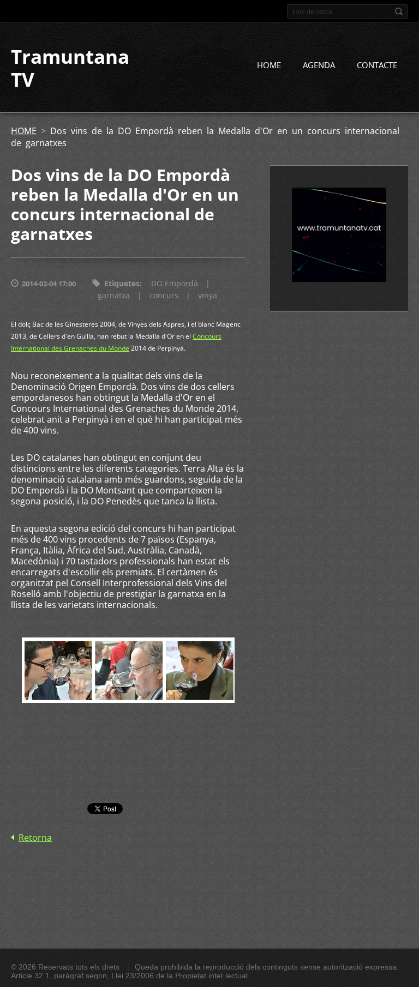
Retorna (35, 838)
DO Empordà (174, 283)
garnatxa (114, 295)
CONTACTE (377, 64)
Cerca (399, 11)
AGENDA (319, 64)
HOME (269, 64)
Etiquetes (122, 283)
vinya (207, 295)
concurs (163, 295)
